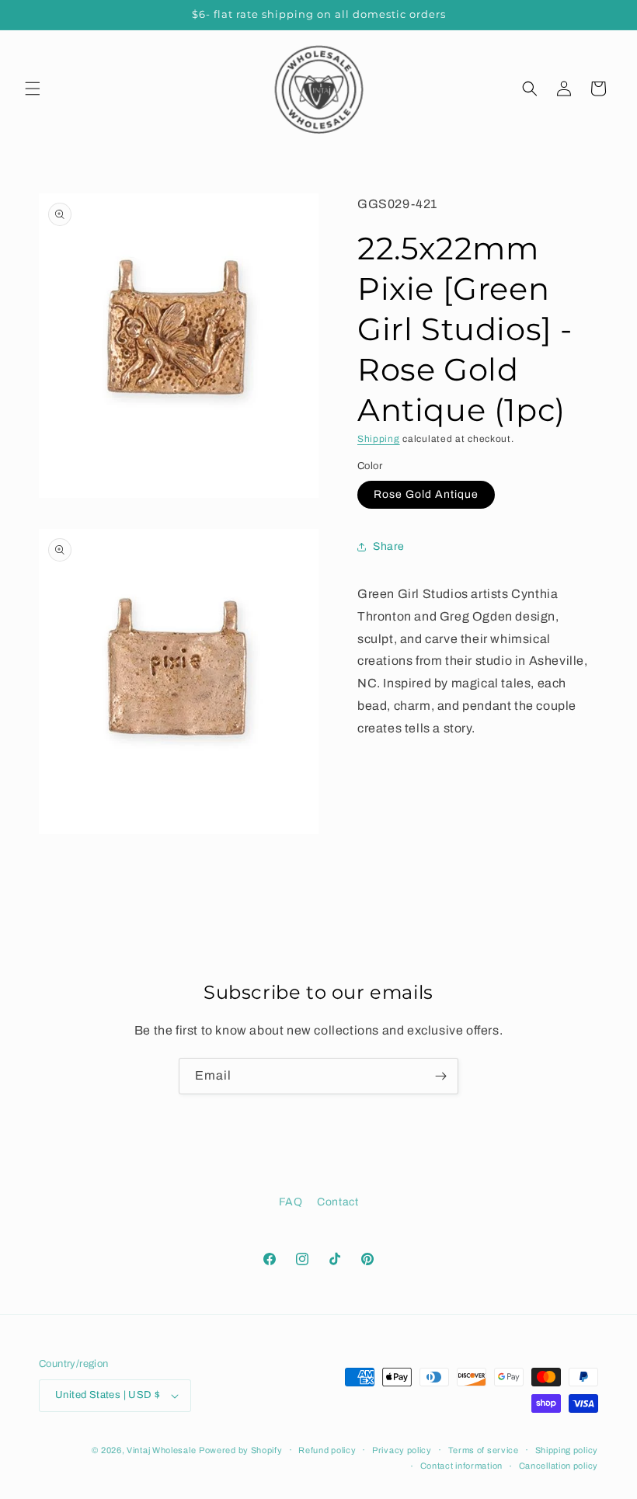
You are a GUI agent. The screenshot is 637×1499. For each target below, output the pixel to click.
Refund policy (327, 1450)
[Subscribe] (440, 1076)
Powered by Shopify (241, 1450)
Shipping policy (567, 1450)
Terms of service (483, 1450)
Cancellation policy (558, 1465)
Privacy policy (402, 1450)
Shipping (378, 438)
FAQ (291, 1202)
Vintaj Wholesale (161, 1450)
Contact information (461, 1465)
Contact (337, 1202)
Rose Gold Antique (426, 494)
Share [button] (389, 546)
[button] (33, 88)
